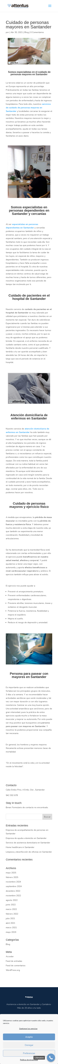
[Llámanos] (51, 1058)
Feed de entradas (14, 961)
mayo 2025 (11, 872)
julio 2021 (10, 918)
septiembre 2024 (14, 886)
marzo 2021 (11, 927)
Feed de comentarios (15, 965)
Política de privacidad (29, 1060)
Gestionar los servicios (28, 1028)
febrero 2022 (12, 913)
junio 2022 (11, 904)
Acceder (10, 956)
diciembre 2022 (13, 891)
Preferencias (29, 1053)
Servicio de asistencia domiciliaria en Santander (28, 842)
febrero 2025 (12, 877)
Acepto (29, 1036)
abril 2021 (10, 923)
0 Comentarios (37, 32)
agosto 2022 (12, 900)
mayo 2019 (11, 932)
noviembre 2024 (13, 881)
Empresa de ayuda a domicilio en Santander (26, 838)
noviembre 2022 (13, 895)
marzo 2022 (11, 909)
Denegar (29, 1045)
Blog (26, 32)
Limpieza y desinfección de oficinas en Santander (29, 851)
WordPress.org (13, 970)
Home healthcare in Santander (20, 847)
